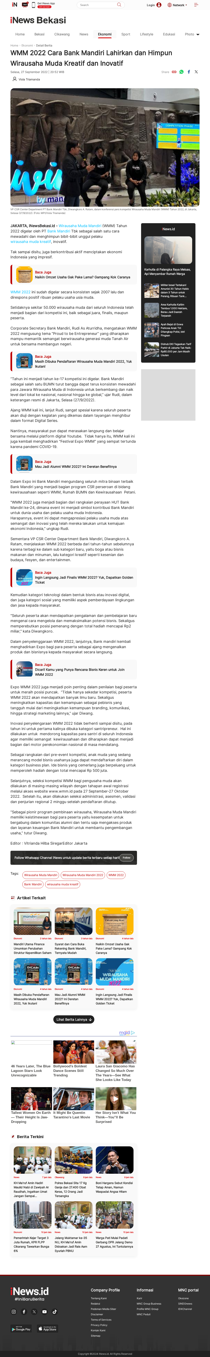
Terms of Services (101, 1319)
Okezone (183, 1298)
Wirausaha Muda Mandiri (80, 226)
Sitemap (95, 1335)
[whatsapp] (181, 71)
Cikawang (62, 34)
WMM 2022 (20, 292)
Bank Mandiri (58, 231)
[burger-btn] (196, 5)
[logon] (14, 4)
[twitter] (196, 71)
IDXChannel (185, 1309)
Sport (125, 34)
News (84, 34)
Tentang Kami (99, 1298)
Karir (139, 1298)
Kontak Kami (98, 1330)
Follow (126, 857)
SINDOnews (185, 1303)
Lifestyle (146, 34)
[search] (119, 5)
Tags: (14, 873)
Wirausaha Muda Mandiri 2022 (83, 875)
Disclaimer (97, 1314)
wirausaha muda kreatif (30, 241)
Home (20, 34)
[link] (174, 71)
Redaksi (95, 1303)
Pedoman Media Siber (103, 1309)
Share (165, 72)
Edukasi (169, 34)
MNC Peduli (144, 1314)
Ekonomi (105, 34)
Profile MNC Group (147, 1309)
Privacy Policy (99, 1325)
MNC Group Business (149, 1303)
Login (151, 5)
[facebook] (189, 71)
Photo (189, 34)
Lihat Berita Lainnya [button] (72, 1019)
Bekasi (39, 34)
